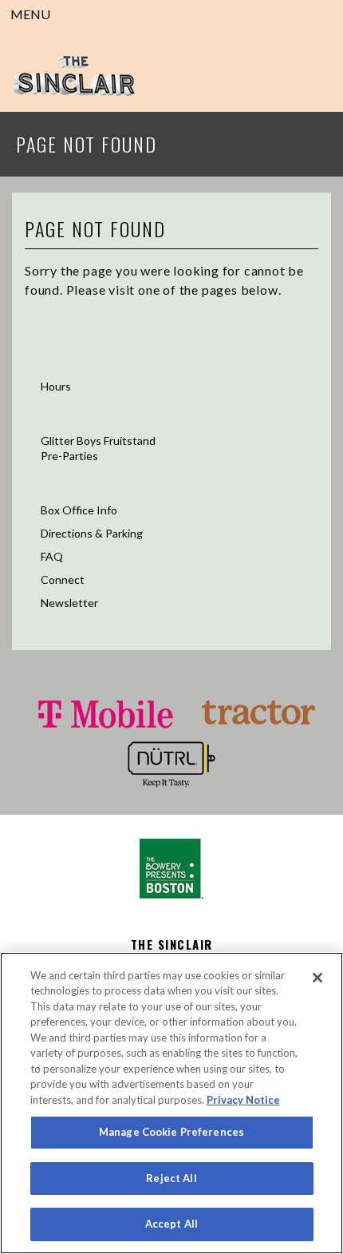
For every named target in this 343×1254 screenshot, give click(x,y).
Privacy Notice (243, 1099)
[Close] (317, 977)
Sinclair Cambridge (73, 76)
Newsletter (69, 602)
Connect (63, 579)
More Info (53, 486)
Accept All (171, 1223)
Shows (42, 331)
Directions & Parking (92, 533)
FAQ (52, 556)
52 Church (53, 362)
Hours (56, 386)
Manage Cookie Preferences (171, 1131)
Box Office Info (79, 510)
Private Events (64, 416)
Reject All (171, 1178)
